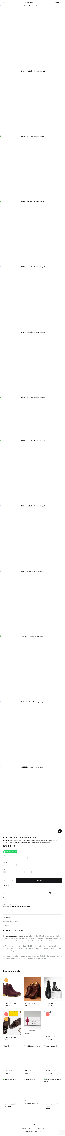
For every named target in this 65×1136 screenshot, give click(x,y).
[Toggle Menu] (4, 2)
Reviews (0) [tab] (6, 926)
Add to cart (39, 880)
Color (4, 855)
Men (22, 906)
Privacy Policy (41, 1128)
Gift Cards (23, 1128)
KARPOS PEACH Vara (10, 1037)
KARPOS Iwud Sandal (10, 1104)
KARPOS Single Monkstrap (32, 1071)
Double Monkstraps (15, 906)
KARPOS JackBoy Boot (10, 1003)
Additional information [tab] (11, 921)
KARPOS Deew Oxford (51, 1071)
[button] (12, 858)
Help (29, 1128)
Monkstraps (27, 906)
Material (5, 862)
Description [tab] (7, 917)
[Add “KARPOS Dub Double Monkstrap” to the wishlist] (60, 831)
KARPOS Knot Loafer (10, 1071)
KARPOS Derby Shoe (30, 1003)
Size (4, 869)
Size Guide (6, 885)
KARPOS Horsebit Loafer (52, 1037)
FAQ (34, 1128)
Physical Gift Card (29, 1101)
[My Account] (61, 2)
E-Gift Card (28, 1033)
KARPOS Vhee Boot (51, 1003)
